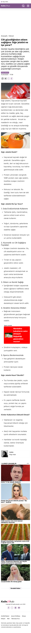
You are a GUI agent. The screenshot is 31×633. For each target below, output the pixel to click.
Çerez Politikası (15, 616)
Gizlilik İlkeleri (5, 616)
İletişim (3, 618)
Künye (24, 616)
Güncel (11, 36)
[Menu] (28, 6)
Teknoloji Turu (15, 618)
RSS (8, 618)
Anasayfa (4, 36)
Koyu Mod (5, 1)
